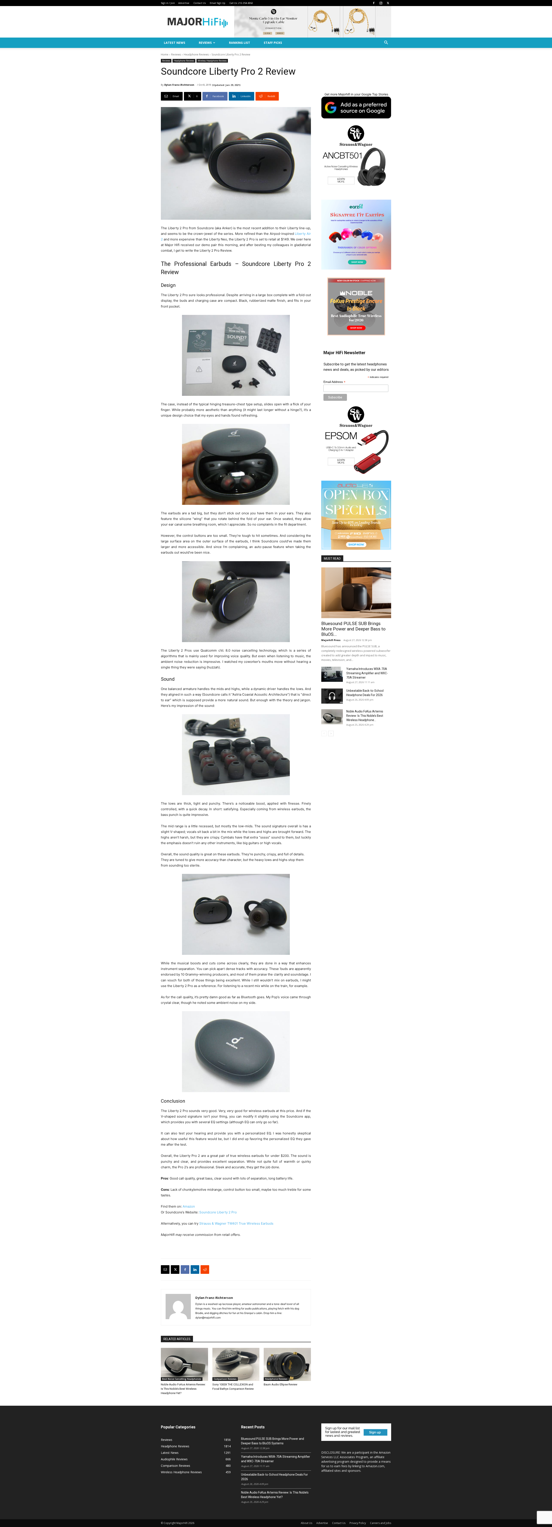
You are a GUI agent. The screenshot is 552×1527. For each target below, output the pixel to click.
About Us (306, 1523)
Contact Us (199, 3)
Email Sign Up (217, 3)
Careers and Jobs (380, 1523)
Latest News (174, 43)
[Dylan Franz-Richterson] (178, 1307)
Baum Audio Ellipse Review (280, 1384)
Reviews (205, 43)
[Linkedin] (195, 1269)
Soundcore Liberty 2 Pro (217, 1212)
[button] (386, 43)
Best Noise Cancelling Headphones (181, 1378)
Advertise (183, 3)
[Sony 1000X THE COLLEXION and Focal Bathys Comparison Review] (236, 1364)
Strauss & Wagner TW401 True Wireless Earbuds (236, 1223)
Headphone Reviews (196, 54)
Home (164, 54)
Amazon (189, 1206)
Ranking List (239, 43)
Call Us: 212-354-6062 (241, 3)
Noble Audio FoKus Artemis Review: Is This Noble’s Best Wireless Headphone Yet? (183, 1389)
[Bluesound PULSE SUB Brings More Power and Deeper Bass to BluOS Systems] (356, 592)
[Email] (165, 1269)
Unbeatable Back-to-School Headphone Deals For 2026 (274, 1477)
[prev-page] (324, 733)
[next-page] (331, 733)
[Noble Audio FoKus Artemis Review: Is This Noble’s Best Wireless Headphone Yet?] (184, 1364)
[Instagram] (381, 3)
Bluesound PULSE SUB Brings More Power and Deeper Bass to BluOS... (353, 629)
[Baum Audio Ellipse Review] (287, 1364)
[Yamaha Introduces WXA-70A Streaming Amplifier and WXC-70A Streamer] (332, 674)
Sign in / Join (168, 3)
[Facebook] (373, 3)
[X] (388, 3)
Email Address (334, 382)
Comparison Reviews (225, 1378)
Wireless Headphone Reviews (212, 60)
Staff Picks (273, 43)
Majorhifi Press (330, 640)
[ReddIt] (205, 1269)
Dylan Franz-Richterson (179, 84)
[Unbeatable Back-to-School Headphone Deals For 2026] (332, 696)
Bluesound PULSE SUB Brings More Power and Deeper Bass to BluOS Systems (272, 1441)
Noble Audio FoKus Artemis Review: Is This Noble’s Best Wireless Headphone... (364, 716)
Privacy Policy (358, 1523)
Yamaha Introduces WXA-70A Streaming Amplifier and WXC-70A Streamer (367, 673)
